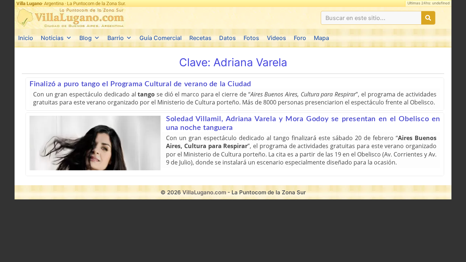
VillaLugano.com (204, 192)
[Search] (428, 17)
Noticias (52, 37)
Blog (85, 37)
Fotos (251, 37)
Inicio (25, 37)
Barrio (115, 37)
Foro (300, 37)
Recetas (200, 37)
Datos (227, 37)
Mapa (321, 37)
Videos (276, 37)
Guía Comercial (160, 37)
